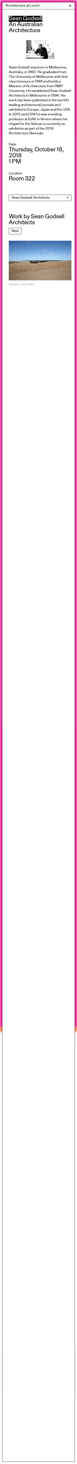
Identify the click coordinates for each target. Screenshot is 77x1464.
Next (15, 231)
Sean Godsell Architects (31, 198)
